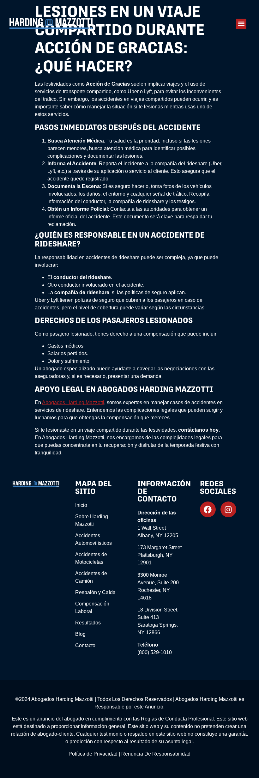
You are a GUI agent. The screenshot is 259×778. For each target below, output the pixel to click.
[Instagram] (228, 509)
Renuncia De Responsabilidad (155, 754)
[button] (241, 24)
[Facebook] (208, 509)
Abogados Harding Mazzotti (73, 402)
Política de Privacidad (93, 754)
